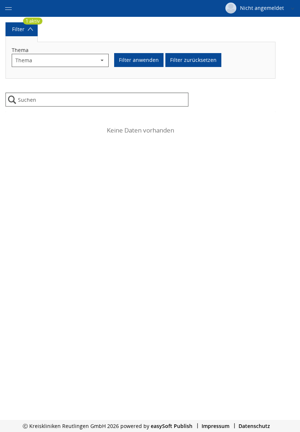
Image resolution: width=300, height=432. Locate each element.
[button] (102, 60)
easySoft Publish (171, 425)
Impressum (215, 425)
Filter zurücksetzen (193, 59)
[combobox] (54, 60)
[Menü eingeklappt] (8, 8)
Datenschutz (254, 425)
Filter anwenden (139, 59)
